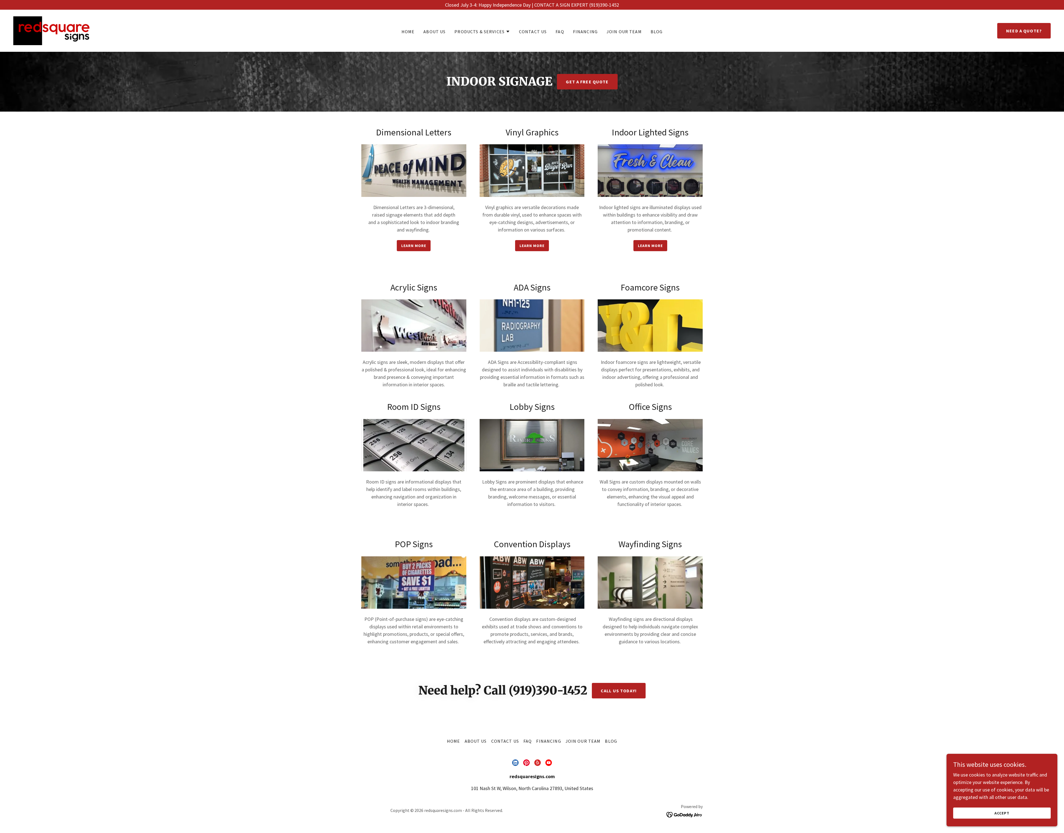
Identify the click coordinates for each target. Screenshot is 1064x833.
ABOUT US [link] (434, 31)
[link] (51, 30)
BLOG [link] (657, 31)
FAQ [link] (560, 31)
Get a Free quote (587, 81)
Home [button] (453, 741)
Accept (1001, 813)
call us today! (619, 690)
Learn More (413, 245)
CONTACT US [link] (533, 31)
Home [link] (408, 31)
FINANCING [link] (585, 31)
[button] (482, 31)
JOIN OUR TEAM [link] (624, 31)
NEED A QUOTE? (1024, 31)
